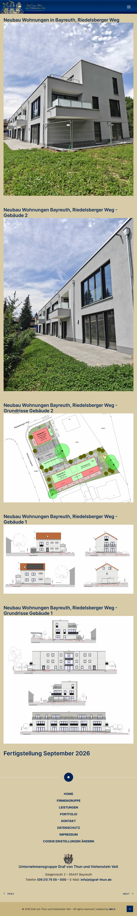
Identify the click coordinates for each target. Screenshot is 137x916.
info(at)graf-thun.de (96, 879)
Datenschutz (68, 828)
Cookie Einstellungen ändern (68, 841)
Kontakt (68, 821)
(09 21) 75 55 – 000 (51, 879)
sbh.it (112, 909)
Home (68, 794)
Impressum (68, 834)
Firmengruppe (68, 800)
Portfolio (68, 814)
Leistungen (68, 807)
